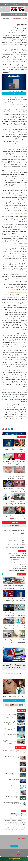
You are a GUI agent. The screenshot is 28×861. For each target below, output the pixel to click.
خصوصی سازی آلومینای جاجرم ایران (13, 767)
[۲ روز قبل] (23, 792)
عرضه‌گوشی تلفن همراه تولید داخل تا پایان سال (17, 570)
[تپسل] (2, 73)
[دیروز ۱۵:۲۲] (23, 775)
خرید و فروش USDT (21, 813)
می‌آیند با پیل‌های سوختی (21, 566)
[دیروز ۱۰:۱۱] (23, 787)
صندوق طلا (7, 824)
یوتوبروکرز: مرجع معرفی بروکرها (11, 827)
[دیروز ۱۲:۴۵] (23, 781)
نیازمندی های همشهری (16, 4)
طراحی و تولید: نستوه (13, 854)
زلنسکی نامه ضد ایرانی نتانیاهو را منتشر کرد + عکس (16, 537)
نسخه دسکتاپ (14, 846)
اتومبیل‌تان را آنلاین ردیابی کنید (20, 564)
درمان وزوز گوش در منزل (15, 785)
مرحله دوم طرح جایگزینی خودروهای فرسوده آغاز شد (16, 559)
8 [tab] (9, 673)
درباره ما (24, 836)
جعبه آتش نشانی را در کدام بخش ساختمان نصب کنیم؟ (11, 757)
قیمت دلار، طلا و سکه (21, 838)
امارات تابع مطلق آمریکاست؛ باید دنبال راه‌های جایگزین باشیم (14, 666)
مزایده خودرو (14, 820)
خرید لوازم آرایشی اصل (15, 818)
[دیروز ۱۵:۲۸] (23, 764)
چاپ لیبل (9, 822)
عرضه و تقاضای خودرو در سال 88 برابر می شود (17, 562)
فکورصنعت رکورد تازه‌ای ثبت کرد (14, 779)
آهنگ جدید (23, 822)
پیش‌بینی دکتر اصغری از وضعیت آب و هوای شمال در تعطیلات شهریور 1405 (10, 774)
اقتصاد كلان (14, 18)
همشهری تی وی (3, 4)
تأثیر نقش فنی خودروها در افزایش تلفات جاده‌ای (17, 561)
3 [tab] (17, 673)
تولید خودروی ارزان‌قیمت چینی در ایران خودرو (17, 557)
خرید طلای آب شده (21, 820)
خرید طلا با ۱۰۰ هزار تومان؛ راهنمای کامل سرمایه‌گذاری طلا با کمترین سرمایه (12, 797)
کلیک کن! (14, 93)
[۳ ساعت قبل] (14, 655)
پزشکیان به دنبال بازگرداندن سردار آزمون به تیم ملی (16, 539)
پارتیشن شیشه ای (22, 827)
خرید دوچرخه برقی (16, 822)
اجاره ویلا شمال (11, 816)
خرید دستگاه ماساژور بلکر (20, 816)
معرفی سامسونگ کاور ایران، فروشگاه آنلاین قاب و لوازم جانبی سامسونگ (11, 803)
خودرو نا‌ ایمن (22, 24)
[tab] (14, 522)
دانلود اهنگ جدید (22, 829)
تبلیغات (24, 840)
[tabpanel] (14, 658)
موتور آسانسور (13, 813)
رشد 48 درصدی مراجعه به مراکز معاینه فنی (18, 555)
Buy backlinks (22, 824)
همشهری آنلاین (17, 9)
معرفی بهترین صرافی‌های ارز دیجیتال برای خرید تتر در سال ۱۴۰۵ (10, 751)
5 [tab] (14, 673)
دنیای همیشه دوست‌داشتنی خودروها (19, 568)
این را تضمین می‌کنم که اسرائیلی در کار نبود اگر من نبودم (15, 544)
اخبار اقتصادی (19, 18)
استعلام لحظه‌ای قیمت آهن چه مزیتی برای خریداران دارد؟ (10, 762)
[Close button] (27, 856)
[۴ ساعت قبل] (23, 752)
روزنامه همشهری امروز (23, 4)
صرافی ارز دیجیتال (14, 824)
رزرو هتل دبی (14, 829)
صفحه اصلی (25, 18)
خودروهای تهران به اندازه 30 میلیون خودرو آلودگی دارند (16, 553)
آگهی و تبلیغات (9, 4)
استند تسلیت (7, 820)
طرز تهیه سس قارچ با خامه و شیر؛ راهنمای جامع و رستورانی (11, 791)
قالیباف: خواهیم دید (21, 14)
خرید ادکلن (23, 818)
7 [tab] (11, 673)
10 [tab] (6, 673)
